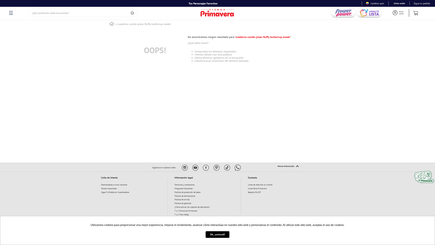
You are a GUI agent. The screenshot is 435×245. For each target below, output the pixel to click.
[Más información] (288, 166)
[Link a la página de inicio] (112, 24)
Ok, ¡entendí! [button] (217, 234)
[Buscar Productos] (133, 13)
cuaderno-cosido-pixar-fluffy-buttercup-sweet (144, 24)
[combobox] (83, 13)
